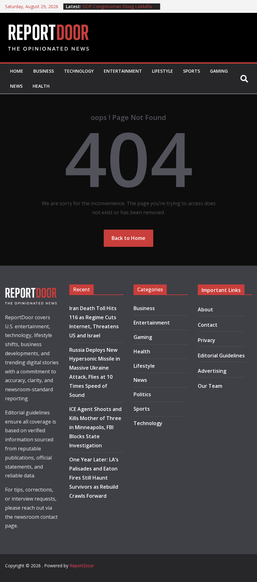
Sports (191, 71)
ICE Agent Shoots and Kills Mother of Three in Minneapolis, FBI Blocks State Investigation (95, 427)
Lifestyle (162, 71)
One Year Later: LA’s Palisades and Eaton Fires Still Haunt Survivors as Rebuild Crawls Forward (93, 477)
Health (41, 86)
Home (16, 71)
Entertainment (123, 71)
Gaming (219, 71)
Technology (79, 71)
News (16, 86)
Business (43, 71)
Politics (142, 394)
